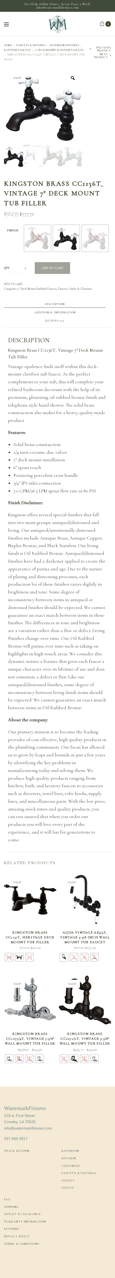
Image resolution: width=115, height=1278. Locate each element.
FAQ (7, 1199)
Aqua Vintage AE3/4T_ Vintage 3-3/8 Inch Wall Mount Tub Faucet (85, 937)
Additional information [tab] (55, 312)
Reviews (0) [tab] (54, 320)
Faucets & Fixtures (31, 45)
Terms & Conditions (21, 1244)
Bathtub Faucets (17, 50)
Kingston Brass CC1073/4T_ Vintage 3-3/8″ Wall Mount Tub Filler (30, 1039)
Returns (11, 1229)
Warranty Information (25, 1221)
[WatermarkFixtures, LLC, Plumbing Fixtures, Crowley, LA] (24, 1262)
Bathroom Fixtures (64, 45)
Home (8, 45)
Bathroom (70, 1151)
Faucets (62, 289)
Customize (71, 1166)
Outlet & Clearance (80, 289)
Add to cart (52, 268)
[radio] (37, 238)
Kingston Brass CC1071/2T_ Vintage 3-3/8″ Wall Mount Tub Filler (85, 1039)
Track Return (16, 1151)
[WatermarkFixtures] (57, 23)
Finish (13, 230)
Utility (68, 1180)
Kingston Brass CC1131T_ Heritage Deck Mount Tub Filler (30, 937)
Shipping (11, 1207)
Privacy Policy (17, 1236)
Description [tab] (55, 304)
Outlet (68, 1188)
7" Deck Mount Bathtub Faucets (59, 50)
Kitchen (69, 1158)
